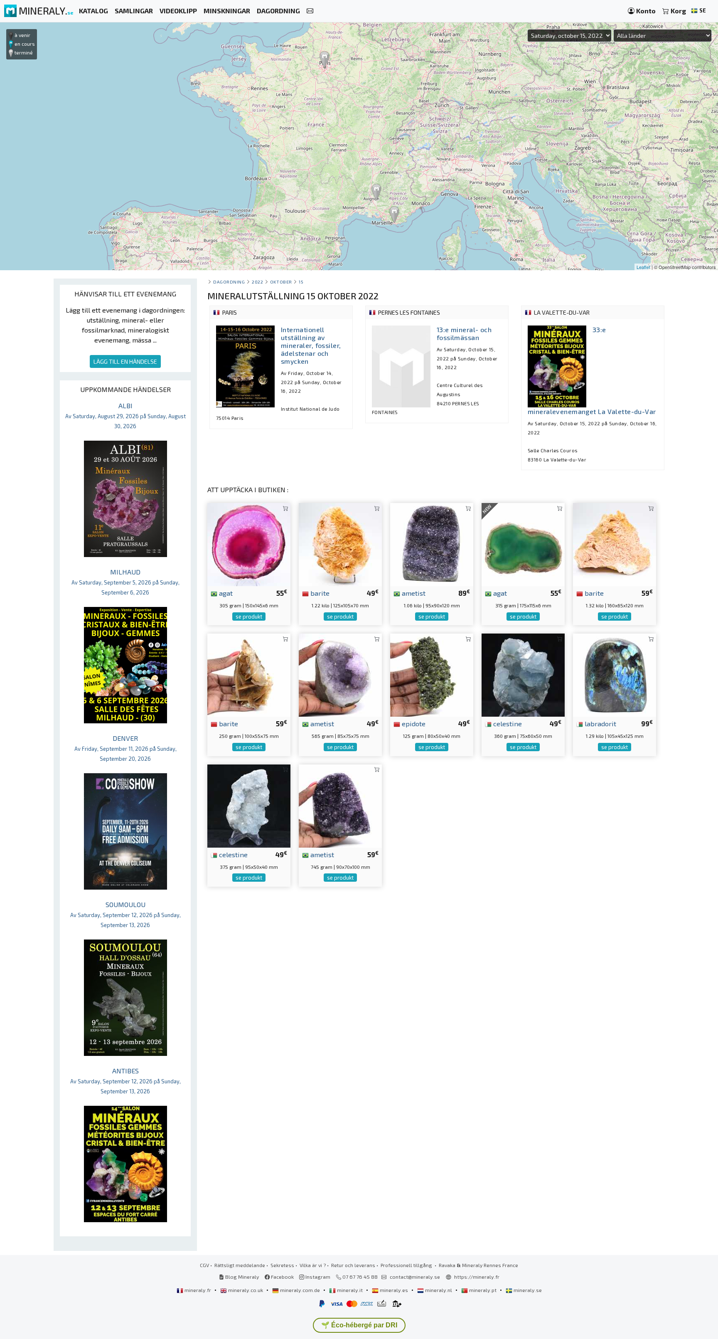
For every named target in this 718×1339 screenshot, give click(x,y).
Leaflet (643, 267)
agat (225, 593)
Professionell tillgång (407, 1265)
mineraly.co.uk (245, 1290)
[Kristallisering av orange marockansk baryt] (614, 543)
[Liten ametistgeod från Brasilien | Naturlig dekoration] (340, 674)
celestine (507, 723)
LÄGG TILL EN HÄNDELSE (125, 361)
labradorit (599, 723)
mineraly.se (527, 1290)
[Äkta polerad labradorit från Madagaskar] (614, 674)
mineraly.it (350, 1290)
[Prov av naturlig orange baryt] (340, 543)
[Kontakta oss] (310, 11)
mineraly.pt (483, 1290)
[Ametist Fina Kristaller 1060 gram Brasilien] (431, 543)
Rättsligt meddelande (239, 1265)
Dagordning (229, 281)
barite (319, 593)
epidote (412, 723)
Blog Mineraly (241, 1277)
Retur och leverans (353, 1265)
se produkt (249, 616)
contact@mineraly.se (415, 1277)
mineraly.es (394, 1290)
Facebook (282, 1277)
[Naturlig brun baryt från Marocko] (248, 674)
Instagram (317, 1277)
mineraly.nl (438, 1290)
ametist (412, 593)
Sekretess (282, 1265)
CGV (204, 1265)
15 (301, 281)
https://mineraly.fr (476, 1277)
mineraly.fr (197, 1290)
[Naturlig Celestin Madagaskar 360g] (523, 674)
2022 (257, 281)
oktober (281, 281)
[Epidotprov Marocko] (431, 674)
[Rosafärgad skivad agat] (248, 543)
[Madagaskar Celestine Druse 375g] (248, 805)
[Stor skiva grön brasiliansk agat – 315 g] (523, 543)
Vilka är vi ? (313, 1265)
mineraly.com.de (300, 1290)
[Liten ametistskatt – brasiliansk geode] (340, 805)
